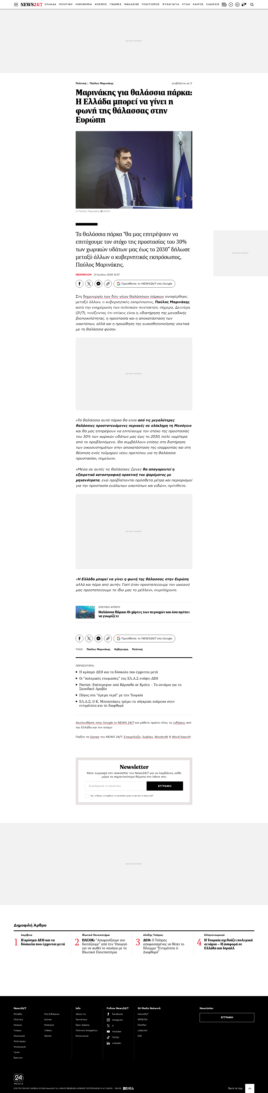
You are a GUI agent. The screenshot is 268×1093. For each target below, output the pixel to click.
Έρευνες (18, 1058)
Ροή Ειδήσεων (51, 1014)
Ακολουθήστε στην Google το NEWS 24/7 (105, 722)
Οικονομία (19, 1036)
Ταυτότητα (81, 1019)
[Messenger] (98, 284)
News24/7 (143, 1014)
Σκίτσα (48, 1019)
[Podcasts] (237, 4)
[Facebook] (79, 284)
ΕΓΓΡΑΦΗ (227, 1017)
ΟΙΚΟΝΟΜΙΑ (83, 4)
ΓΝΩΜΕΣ (116, 4)
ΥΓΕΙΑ (186, 4)
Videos (48, 1030)
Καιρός (198, 4)
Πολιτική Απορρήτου (87, 1030)
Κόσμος (18, 1025)
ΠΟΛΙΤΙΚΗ (66, 4)
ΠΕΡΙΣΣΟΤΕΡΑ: (85, 666)
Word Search (181, 736)
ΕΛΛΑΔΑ (50, 4)
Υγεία (17, 1052)
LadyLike (142, 1030)
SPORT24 (142, 1019)
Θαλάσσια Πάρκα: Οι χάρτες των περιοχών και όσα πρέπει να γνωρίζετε (144, 614)
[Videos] (230, 4)
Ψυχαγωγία (20, 1047)
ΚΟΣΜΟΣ (101, 4)
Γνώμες (18, 1030)
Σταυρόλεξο (132, 736)
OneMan (142, 1025)
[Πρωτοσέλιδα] (224, 4)
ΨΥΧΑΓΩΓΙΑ (170, 4)
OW (140, 1036)
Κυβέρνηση (121, 649)
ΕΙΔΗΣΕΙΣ (213, 4)
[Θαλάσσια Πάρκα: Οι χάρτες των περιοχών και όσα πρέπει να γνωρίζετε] (85, 612)
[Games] (244, 4)
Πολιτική (81, 83)
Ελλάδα (18, 1014)
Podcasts (49, 1025)
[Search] (252, 4)
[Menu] (16, 4)
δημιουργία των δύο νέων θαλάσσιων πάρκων (123, 296)
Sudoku (147, 736)
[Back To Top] (249, 1088)
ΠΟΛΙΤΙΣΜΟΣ (151, 4)
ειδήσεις (179, 722)
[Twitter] (89, 284)
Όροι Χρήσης (83, 1025)
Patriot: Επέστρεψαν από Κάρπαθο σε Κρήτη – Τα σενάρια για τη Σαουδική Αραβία (130, 686)
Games (94, 736)
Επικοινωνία (82, 1036)
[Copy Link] (108, 284)
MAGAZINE (131, 4)
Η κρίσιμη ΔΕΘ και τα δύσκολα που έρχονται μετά (118, 672)
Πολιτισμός (20, 1041)
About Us (81, 1014)
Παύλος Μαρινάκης (102, 83)
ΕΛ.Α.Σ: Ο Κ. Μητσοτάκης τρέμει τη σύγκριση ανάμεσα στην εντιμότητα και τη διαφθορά (127, 703)
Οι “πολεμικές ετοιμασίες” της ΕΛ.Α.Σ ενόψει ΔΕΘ (118, 678)
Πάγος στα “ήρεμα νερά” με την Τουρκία (111, 695)
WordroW (161, 736)
